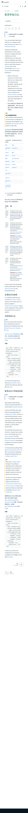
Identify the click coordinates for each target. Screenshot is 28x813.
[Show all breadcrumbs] (12, 11)
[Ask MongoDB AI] (23, 6)
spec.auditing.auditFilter (11, 500)
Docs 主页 (7, 11)
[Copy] (22, 348)
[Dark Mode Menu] (25, 6)
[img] (6, 28)
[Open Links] (25, 2)
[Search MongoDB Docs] (20, 6)
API (16, 555)
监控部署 (17, 11)
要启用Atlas (12, 334)
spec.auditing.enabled (11, 338)
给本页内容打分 (8, 25)
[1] (14, 155)
